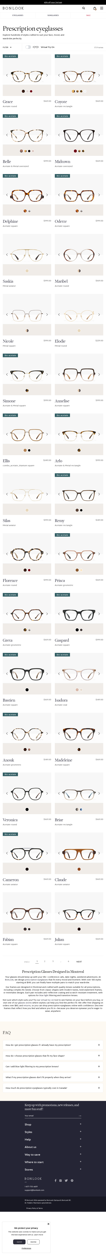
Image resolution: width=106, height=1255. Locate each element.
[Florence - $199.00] (27, 554)
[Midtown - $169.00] (79, 135)
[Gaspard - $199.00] (79, 614)
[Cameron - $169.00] (27, 853)
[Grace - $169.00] (27, 75)
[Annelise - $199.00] (79, 374)
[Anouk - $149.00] (27, 733)
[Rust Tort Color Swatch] (79, 929)
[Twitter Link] (66, 1181)
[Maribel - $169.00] (79, 255)
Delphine (10, 221)
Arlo (58, 460)
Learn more (38, 1235)
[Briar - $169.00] (79, 793)
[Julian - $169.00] (79, 913)
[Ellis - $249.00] (27, 434)
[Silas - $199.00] (27, 494)
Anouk (8, 760)
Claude (61, 879)
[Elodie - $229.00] (79, 314)
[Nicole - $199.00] (27, 314)
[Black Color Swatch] (29, 450)
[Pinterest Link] (72, 1181)
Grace (8, 101)
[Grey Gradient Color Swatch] (77, 809)
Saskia (8, 281)
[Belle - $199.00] (27, 135)
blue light (43, 995)
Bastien (9, 700)
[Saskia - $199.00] (27, 255)
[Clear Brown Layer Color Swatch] (79, 869)
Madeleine (63, 760)
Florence (10, 580)
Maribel (61, 281)
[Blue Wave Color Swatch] (29, 929)
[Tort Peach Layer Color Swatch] (79, 749)
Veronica (10, 819)
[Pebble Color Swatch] (27, 91)
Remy (59, 520)
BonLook (9, 979)
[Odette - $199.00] (79, 195)
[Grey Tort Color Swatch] (29, 211)
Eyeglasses (17, 15)
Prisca (60, 580)
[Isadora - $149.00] (79, 673)
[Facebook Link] (55, 1181)
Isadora (61, 700)
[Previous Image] (7, 75)
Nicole (8, 341)
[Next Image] (47, 75)
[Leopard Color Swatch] (23, 91)
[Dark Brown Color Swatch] (81, 629)
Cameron (11, 879)
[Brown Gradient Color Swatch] (79, 271)
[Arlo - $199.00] (79, 434)
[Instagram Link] (60, 1181)
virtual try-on (47, 1000)
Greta (7, 640)
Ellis (6, 460)
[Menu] (101, 8)
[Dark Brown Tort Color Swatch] (29, 151)
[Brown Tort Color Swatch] (81, 91)
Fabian (8, 939)
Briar (59, 819)
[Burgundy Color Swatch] (31, 91)
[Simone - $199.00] (27, 374)
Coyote (61, 101)
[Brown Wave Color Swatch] (25, 929)
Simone (9, 401)
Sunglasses (53, 15)
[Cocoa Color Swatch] (77, 510)
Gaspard (62, 640)
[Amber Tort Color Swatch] (73, 91)
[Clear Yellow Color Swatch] (81, 570)
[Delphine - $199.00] (27, 195)
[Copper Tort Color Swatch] (25, 211)
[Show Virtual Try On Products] (28, 47)
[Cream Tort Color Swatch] (77, 91)
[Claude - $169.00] (79, 853)
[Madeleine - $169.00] (79, 733)
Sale (88, 15)
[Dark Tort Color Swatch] (27, 390)
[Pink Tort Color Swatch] (21, 151)
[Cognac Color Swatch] (32, 151)
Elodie (60, 341)
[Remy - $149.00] (79, 494)
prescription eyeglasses (36, 979)
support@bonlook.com (34, 1190)
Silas (6, 520)
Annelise (62, 401)
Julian (59, 939)
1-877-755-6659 (31, 1186)
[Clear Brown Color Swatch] (77, 570)
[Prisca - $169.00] (79, 554)
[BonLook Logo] (13, 8)
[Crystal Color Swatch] (85, 91)
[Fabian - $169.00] (27, 913)
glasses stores (25, 1002)
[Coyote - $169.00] (79, 75)
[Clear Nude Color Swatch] (81, 689)
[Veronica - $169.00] (27, 793)
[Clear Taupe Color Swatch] (77, 690)
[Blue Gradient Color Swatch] (81, 809)
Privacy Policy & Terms (34, 1208)
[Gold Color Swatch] (27, 271)
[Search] (83, 8)
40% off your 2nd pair (53, 2)
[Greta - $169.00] (27, 614)
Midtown (62, 161)
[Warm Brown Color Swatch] (25, 450)
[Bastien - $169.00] (27, 673)
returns (27, 1005)
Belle (7, 161)
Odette (61, 221)
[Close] (48, 1224)
